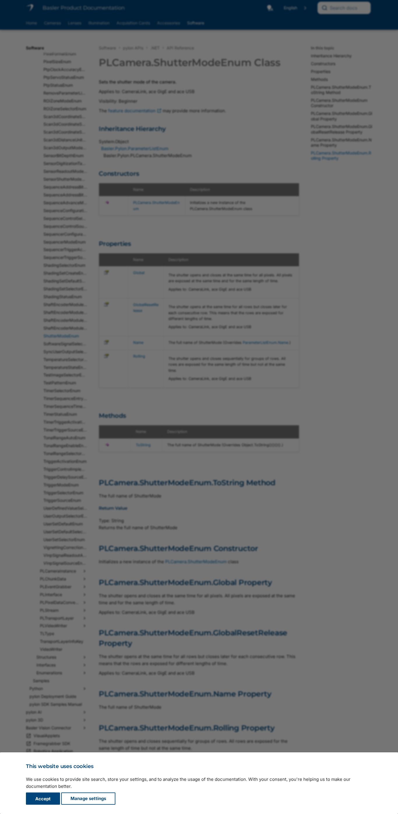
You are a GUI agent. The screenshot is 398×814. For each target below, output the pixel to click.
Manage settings (88, 798)
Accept (43, 798)
